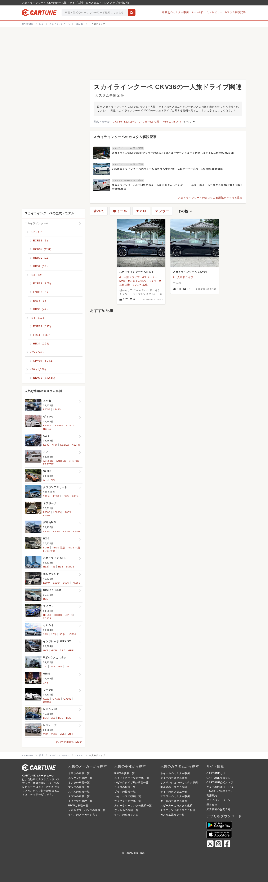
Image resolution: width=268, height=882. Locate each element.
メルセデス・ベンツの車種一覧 (87, 810)
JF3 (60, 666)
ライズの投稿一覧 (125, 787)
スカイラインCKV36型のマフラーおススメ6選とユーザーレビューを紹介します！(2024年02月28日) (173, 152)
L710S (46, 515)
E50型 (46, 583)
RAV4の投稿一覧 (124, 773)
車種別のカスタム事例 (175, 12)
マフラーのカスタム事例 (175, 796)
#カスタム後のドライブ (142, 281)
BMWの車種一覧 (78, 805)
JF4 (67, 666)
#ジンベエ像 (140, 284)
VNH (70, 734)
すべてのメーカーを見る (83, 814)
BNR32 (70, 566)
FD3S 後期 (49, 551)
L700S (67, 512)
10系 (45, 634)
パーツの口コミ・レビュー (207, 12)
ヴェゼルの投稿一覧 (126, 810)
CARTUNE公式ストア (219, 782)
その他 (185, 211)
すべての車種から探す (69, 742)
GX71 (46, 699)
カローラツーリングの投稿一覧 (133, 805)
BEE (60, 718)
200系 (75, 496)
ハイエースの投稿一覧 (127, 796)
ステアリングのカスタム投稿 (177, 810)
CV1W (46, 531)
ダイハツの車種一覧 (80, 800)
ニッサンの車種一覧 (80, 777)
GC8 (45, 650)
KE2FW (76, 445)
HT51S (47, 615)
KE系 (46, 445)
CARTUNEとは (215, 773)
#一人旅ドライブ (129, 277)
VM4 (45, 734)
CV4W (66, 531)
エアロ (141, 211)
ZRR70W (48, 464)
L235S (46, 409)
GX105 (67, 699)
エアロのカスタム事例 (173, 800)
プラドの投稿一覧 (125, 791)
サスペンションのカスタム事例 (179, 782)
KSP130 (47, 425)
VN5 (62, 734)
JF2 (52, 666)
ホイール (120, 211)
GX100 (57, 699)
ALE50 (76, 583)
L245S (57, 409)
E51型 (56, 583)
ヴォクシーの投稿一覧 (127, 800)
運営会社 (211, 804)
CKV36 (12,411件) (124, 121)
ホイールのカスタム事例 (175, 773)
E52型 (66, 583)
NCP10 (70, 425)
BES (68, 718)
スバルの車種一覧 (79, 791)
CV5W (76, 531)
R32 (45, 566)
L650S (46, 512)
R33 (53, 566)
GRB (62, 650)
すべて (189, 121)
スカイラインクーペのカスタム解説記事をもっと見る (210, 197)
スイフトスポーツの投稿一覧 (131, 777)
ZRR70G (74, 461)
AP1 (45, 480)
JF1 (45, 666)
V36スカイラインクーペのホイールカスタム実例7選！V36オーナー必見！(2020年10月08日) (168, 169)
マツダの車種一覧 (79, 787)
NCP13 (47, 429)
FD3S (46, 547)
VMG (54, 734)
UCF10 (72, 634)
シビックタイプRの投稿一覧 (131, 782)
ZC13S (47, 618)
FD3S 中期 (74, 547)
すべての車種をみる (126, 814)
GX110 (47, 702)
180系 (65, 496)
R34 (60, 566)
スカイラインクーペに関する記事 (128, 148)
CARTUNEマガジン (218, 777)
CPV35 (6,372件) (149, 121)
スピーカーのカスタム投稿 (176, 805)
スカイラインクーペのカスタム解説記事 (125, 137)
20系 (54, 634)
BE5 (45, 718)
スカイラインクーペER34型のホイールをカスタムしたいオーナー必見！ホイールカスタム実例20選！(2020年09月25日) (177, 187)
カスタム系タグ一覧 (172, 814)
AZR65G (61, 461)
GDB (54, 650)
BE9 (53, 718)
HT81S (58, 615)
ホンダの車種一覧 (79, 782)
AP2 (53, 480)
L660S (57, 512)
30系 (62, 634)
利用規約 (211, 795)
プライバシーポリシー (219, 800)
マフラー (162, 211)
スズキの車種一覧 (79, 796)
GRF (71, 650)
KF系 (54, 445)
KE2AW (64, 445)
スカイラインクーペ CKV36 (136, 271)
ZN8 (45, 682)
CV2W (56, 531)
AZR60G (48, 461)
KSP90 (59, 425)
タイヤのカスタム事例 (173, 777)
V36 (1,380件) (172, 121)
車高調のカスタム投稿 (173, 787)
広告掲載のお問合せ (218, 809)
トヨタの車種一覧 (79, 773)
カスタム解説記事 (235, 12)
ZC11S (69, 615)
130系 (46, 496)
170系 (56, 496)
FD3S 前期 (59, 547)
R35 (45, 599)
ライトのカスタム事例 (173, 791)
